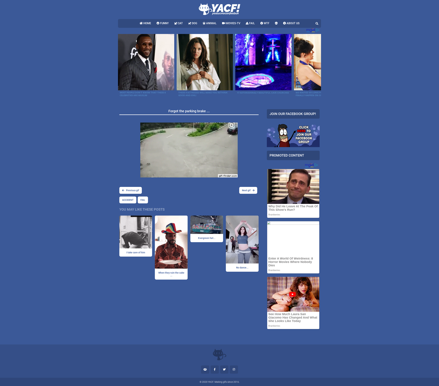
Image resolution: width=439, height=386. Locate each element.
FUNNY (164, 23)
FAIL (251, 23)
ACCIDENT (128, 200)
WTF (266, 23)
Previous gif (132, 190)
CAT (180, 23)
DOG (194, 23)
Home (147, 23)
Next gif (246, 190)
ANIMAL (211, 23)
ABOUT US (293, 23)
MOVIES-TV (232, 23)
